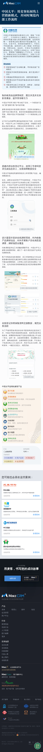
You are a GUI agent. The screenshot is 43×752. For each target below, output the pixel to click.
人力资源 (5, 630)
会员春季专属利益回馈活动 (24, 157)
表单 (3, 609)
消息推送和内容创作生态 (10, 686)
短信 (33, 609)
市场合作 (16, 699)
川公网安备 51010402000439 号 (29, 735)
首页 (3, 689)
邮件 (23, 609)
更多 (3, 636)
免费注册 (13, 578)
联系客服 (12, 677)
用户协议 (38, 699)
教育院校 (5, 624)
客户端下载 (10, 689)
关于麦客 (5, 699)
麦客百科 (5, 677)
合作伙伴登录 (20, 689)
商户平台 (5, 616)
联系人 (14, 609)
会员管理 (5, 613)
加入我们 (27, 699)
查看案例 (36, 496)
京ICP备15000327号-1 (8, 735)
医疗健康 (5, 633)
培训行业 (5, 627)
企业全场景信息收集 (9, 670)
